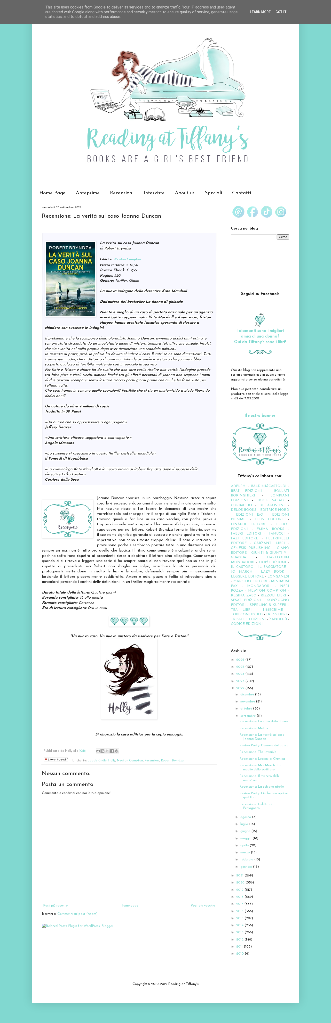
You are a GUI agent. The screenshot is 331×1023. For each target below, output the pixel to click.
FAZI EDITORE (244, 538)
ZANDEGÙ (278, 619)
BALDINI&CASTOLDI (268, 486)
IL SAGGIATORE (272, 567)
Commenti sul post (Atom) (77, 914)
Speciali (213, 193)
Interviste (154, 193)
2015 (240, 918)
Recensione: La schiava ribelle (261, 787)
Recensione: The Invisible (257, 752)
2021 (240, 875)
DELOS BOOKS (243, 510)
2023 (240, 681)
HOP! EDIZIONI (272, 562)
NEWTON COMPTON (268, 591)
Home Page (52, 193)
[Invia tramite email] (98, 751)
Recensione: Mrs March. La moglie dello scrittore (260, 767)
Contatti (241, 193)
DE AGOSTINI (272, 505)
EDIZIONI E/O (249, 515)
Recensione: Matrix (253, 728)
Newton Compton (127, 259)
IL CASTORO (242, 567)
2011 (240, 947)
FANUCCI (277, 534)
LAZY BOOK (272, 572)
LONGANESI (278, 576)
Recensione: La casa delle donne (263, 721)
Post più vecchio (203, 906)
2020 (240, 882)
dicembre (247, 694)
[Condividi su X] (107, 751)
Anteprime (88, 193)
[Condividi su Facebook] (112, 751)
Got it (281, 12)
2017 (240, 904)
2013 (240, 932)
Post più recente (55, 906)
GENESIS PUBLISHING (250, 548)
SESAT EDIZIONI (246, 600)
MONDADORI (259, 586)
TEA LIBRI (241, 610)
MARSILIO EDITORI (250, 581)
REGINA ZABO (243, 595)
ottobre (246, 708)
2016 (240, 911)
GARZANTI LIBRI (269, 543)
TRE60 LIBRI (276, 614)
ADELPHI (239, 486)
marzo (245, 852)
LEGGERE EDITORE (247, 576)
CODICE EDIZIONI (247, 624)
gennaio (246, 867)
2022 (240, 688)
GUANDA (238, 557)
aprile (245, 845)
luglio (244, 824)
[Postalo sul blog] (102, 751)
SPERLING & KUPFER (268, 605)
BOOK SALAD (271, 500)
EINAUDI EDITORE (248, 524)
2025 (240, 667)
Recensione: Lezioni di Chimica (262, 759)
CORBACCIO (241, 505)
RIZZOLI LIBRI (273, 595)
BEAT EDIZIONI (246, 491)
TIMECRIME (272, 610)
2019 (240, 890)
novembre (248, 701)
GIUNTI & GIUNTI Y (268, 553)
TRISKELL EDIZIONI (249, 619)
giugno (245, 831)
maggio (246, 838)
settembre (248, 716)
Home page (129, 906)
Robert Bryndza (172, 760)
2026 (240, 660)
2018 (240, 897)
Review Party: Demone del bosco (264, 745)
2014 (240, 925)
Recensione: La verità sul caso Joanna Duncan (261, 737)
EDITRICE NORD (274, 510)
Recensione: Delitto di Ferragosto (255, 806)
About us (185, 193)
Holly (111, 760)
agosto (246, 817)
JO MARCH (243, 572)
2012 (240, 939)
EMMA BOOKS (270, 529)
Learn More (260, 12)
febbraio (247, 859)
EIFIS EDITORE (269, 519)
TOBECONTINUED (247, 614)
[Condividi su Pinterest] (116, 751)
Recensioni (122, 193)
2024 (240, 674)
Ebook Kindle (97, 760)
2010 (240, 954)
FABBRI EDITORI (246, 534)
